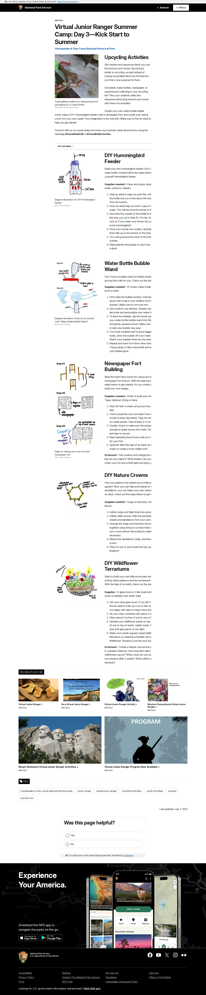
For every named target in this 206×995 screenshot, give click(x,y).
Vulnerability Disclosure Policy (121, 981)
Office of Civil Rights (160, 977)
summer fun (27, 798)
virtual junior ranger (106, 790)
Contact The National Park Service (81, 977)
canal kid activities (131, 790)
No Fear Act (112, 972)
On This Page (71, 146)
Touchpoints (128, 855)
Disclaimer (111, 977)
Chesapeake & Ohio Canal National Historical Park (85, 48)
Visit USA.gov (92, 988)
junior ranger (84, 790)
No (72, 844)
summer (172, 790)
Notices (66, 972)
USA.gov (154, 972)
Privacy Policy (26, 977)
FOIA (21, 981)
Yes (73, 835)
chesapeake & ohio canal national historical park (47, 790)
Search (164, 7)
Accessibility (25, 972)
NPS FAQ (67, 981)
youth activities (155, 790)
